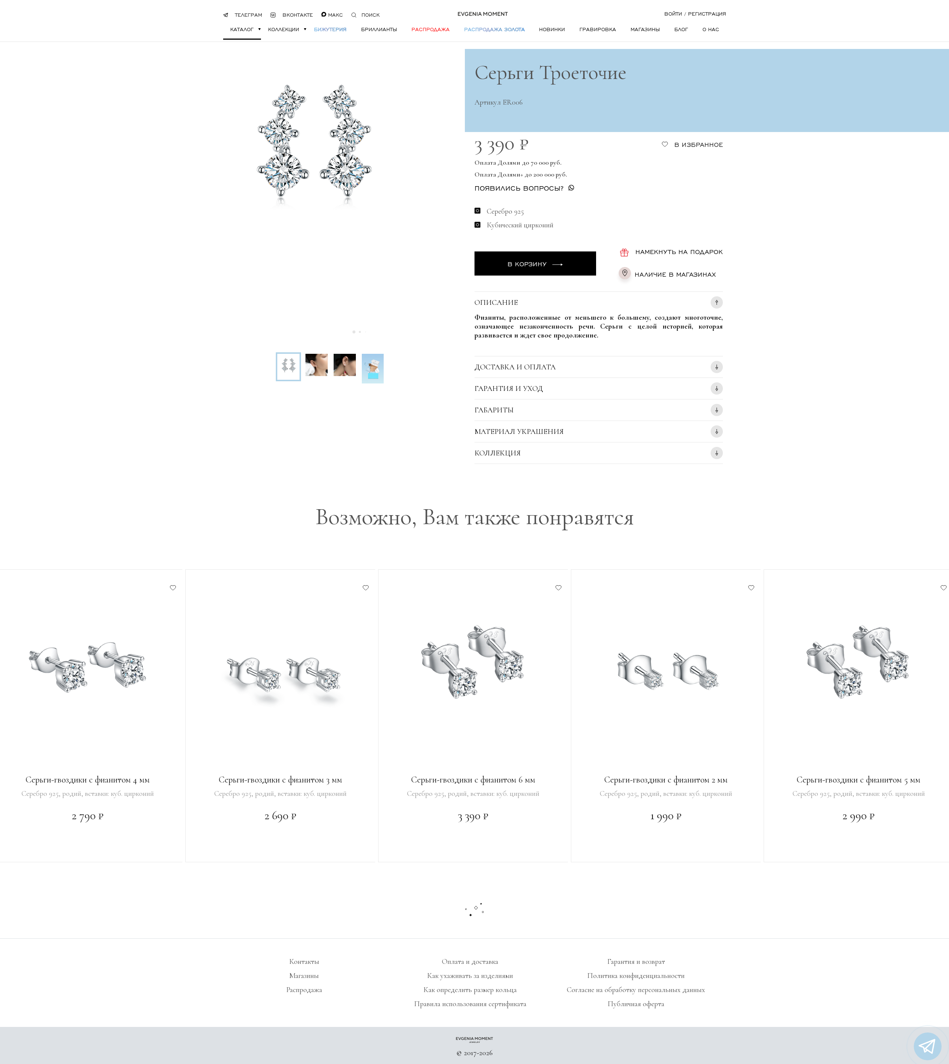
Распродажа (430, 29)
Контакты (304, 961)
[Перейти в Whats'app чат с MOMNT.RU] (928, 1046)
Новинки (552, 29)
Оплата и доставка (470, 961)
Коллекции (283, 29)
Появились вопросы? (518, 188)
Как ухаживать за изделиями (470, 975)
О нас (710, 29)
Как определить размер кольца (470, 989)
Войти (673, 13)
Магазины (645, 29)
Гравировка (597, 29)
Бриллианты (379, 29)
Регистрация (707, 13)
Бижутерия (330, 29)
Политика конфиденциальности (636, 975)
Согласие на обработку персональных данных (636, 989)
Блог (681, 29)
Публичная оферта (636, 1003)
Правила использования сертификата (470, 1003)
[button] (354, 331)
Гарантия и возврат (636, 961)
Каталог (242, 29)
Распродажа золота (494, 29)
